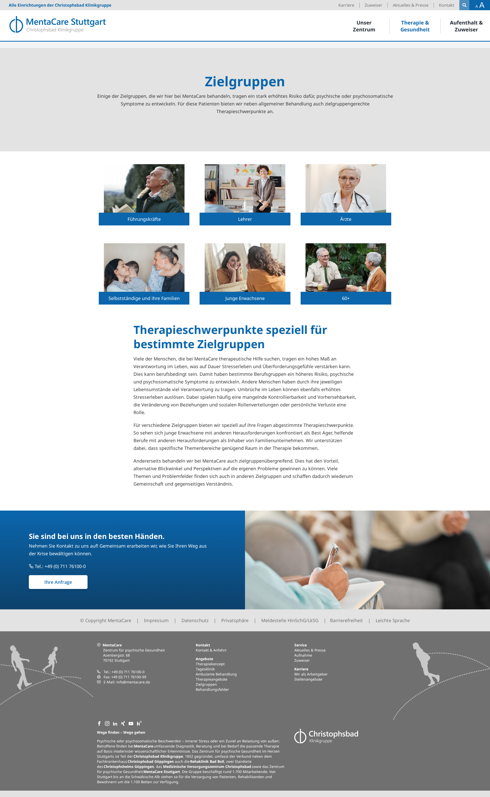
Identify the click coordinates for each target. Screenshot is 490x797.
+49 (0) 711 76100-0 (128, 671)
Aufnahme (303, 655)
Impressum (156, 620)
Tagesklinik (205, 669)
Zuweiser (302, 660)
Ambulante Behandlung (216, 674)
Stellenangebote (308, 679)
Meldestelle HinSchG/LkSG (289, 620)
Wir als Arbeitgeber (311, 674)
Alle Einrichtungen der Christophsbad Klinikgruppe (60, 5)
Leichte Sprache (393, 620)
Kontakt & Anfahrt (211, 650)
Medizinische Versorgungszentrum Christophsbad (207, 766)
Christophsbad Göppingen (151, 761)
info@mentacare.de (133, 682)
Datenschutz (195, 620)
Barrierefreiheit (346, 620)
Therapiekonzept (210, 663)
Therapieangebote (211, 679)
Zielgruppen (206, 684)
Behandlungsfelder (212, 689)
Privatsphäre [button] (235, 620)
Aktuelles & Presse (310, 650)
